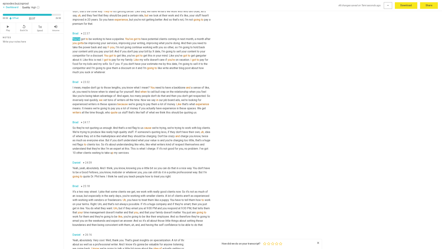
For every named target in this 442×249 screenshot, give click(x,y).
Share (429, 5)
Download (406, 5)
